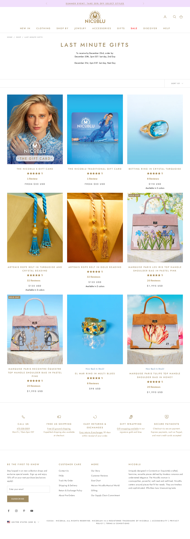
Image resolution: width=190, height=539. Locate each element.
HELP (166, 28)
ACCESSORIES (101, 28)
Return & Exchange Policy (70, 490)
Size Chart (96, 480)
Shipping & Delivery (68, 485)
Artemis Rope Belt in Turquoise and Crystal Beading (35, 269)
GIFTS (121, 28)
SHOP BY (63, 28)
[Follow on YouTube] (31, 510)
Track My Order (66, 480)
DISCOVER (150, 28)
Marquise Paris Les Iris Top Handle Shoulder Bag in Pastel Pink (155, 269)
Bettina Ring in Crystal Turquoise (155, 168)
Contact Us (64, 470)
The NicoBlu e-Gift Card (35, 168)
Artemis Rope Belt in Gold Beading (95, 267)
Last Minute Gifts (33, 37)
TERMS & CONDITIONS (117, 523)
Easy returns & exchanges (91, 432)
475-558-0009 (23, 428)
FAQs (61, 475)
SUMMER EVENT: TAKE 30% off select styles (95, 3)
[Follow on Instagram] (16, 510)
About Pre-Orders (67, 495)
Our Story (95, 470)
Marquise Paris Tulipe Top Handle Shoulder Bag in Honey (154, 375)
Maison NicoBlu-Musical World (105, 485)
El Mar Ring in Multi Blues (95, 373)
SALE (134, 28)
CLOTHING (43, 28)
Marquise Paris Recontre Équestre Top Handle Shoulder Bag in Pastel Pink (35, 372)
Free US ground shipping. (59, 428)
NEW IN (25, 28)
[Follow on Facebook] (8, 510)
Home (10, 37)
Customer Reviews (99, 475)
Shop (18, 37)
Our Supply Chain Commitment (105, 495)
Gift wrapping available (127, 428)
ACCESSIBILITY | (161, 521)
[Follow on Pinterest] (24, 510)
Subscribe (17, 498)
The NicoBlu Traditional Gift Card (95, 168)
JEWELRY (80, 28)
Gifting (94, 490)
